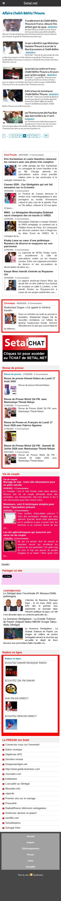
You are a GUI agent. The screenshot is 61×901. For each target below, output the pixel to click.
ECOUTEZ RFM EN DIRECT (21, 716)
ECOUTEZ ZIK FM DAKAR (20, 680)
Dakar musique (13, 749)
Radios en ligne (13, 658)
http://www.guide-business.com (22, 769)
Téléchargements (30, 848)
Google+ (5, 564)
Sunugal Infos (12, 827)
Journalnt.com (13, 774)
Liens (30, 860)
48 (46, 135)
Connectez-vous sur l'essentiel (22, 744)
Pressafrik (11, 803)
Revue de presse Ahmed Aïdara (34, 385)
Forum (30, 854)
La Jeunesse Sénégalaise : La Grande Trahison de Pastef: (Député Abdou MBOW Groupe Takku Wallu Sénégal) (29, 621)
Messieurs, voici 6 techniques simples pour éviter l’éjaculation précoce (28, 506)
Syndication (38, 875)
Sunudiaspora (12, 822)
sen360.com (12, 818)
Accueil (30, 836)
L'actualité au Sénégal (17, 783)
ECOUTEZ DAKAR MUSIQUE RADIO (26, 662)
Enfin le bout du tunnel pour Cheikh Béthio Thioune (39, 93)
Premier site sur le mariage (20, 798)
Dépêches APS (13, 754)
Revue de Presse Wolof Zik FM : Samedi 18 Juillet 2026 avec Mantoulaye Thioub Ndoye (29, 447)
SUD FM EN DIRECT (16, 698)
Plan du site (23, 875)
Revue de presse (12, 374)
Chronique (9, 303)
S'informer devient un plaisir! (21, 813)
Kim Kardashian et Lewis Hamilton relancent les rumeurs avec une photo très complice (30, 160)
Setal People (10, 154)
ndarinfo (9, 793)
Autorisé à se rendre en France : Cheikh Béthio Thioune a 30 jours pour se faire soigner (41, 72)
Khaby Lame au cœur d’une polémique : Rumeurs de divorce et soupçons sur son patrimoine (28, 243)
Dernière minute (14, 759)
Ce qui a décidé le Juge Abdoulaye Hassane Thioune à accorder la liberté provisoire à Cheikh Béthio (42, 46)
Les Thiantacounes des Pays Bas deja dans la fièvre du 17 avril (41, 114)
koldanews (11, 778)
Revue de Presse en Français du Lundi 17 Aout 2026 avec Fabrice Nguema (28, 424)
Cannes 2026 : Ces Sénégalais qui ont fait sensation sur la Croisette (28, 186)
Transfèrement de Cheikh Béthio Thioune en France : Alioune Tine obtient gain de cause (41, 24)
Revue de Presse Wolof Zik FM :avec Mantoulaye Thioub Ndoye (25, 401)
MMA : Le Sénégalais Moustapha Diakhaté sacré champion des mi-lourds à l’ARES (28, 214)
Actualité (30, 866)
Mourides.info (12, 788)
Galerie (30, 842)
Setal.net (30, 3)
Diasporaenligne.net (16, 764)
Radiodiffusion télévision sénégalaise (25, 808)
